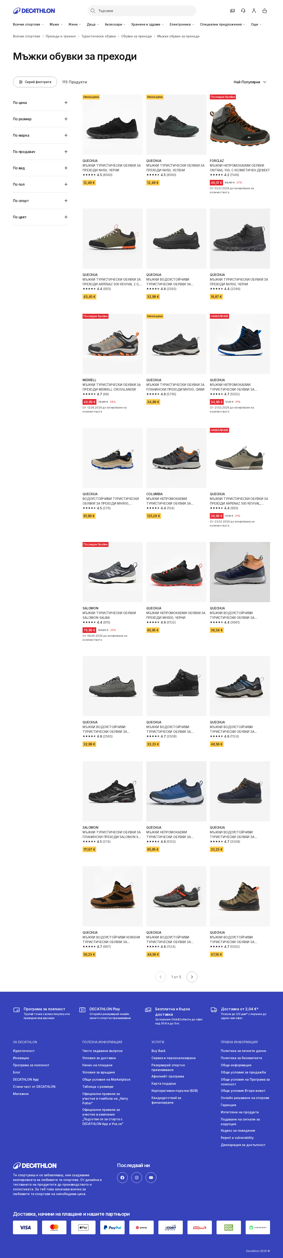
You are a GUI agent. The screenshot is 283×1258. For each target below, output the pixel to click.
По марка (21, 135)
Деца (91, 24)
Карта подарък (163, 1083)
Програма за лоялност (31, 1065)
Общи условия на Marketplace (106, 1079)
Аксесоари (114, 24)
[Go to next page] (192, 977)
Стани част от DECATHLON (34, 1086)
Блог (16, 1072)
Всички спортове (27, 24)
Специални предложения (221, 24)
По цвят (20, 217)
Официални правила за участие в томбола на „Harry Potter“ (105, 1098)
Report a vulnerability (237, 1138)
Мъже (55, 24)
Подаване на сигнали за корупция (240, 1121)
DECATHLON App (26, 1079)
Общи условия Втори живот (243, 1090)
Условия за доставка (99, 1058)
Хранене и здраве (146, 24)
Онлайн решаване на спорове (245, 1098)
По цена (20, 102)
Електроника (181, 24)
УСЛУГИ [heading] (157, 1042)
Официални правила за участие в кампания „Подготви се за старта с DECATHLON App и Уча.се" (102, 1117)
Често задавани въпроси (102, 1051)
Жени (73, 24)
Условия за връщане (98, 1072)
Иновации (21, 1058)
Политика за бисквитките (241, 1058)
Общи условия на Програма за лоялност (245, 1081)
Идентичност (23, 1051)
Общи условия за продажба (243, 1072)
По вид (19, 168)
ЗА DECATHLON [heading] (25, 1042)
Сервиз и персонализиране (173, 1058)
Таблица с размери (98, 1086)
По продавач (24, 151)
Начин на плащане (97, 1065)
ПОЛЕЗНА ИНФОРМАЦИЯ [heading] (102, 1042)
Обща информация (236, 1065)
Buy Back (158, 1051)
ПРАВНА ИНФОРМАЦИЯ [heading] (239, 1042)
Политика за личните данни (243, 1051)
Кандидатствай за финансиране (166, 1100)
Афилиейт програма (167, 1076)
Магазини (21, 1094)
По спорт (21, 200)
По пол (19, 184)
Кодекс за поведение (238, 1130)
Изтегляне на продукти (240, 1112)
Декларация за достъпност (243, 1145)
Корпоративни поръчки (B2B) (174, 1090)
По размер (22, 119)
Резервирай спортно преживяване (168, 1067)
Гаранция (228, 1105)
